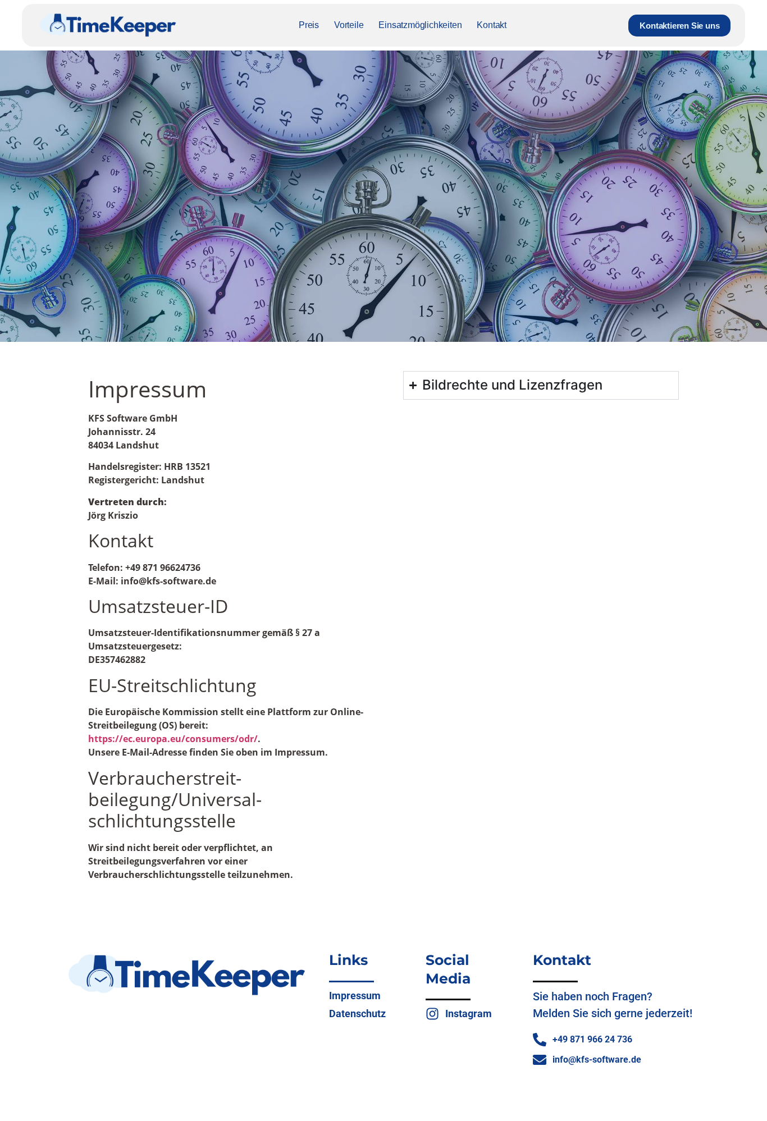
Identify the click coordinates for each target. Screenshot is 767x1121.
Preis (309, 25)
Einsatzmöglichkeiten (420, 25)
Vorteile (348, 25)
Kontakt (491, 25)
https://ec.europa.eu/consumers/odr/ (173, 739)
